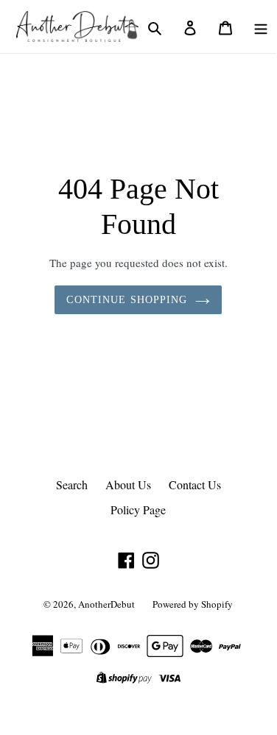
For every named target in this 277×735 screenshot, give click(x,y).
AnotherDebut (106, 604)
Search (72, 484)
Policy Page (138, 509)
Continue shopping (126, 299)
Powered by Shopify (192, 604)
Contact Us (195, 484)
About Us (128, 484)
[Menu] (261, 26)
